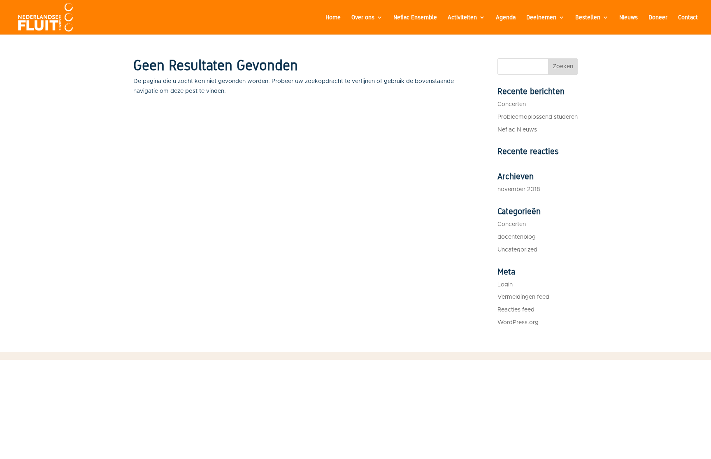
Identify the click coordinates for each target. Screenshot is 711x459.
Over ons (362, 17)
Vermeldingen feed (523, 297)
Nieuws (628, 17)
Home (333, 17)
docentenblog (516, 237)
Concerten (511, 104)
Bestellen (587, 17)
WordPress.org (518, 322)
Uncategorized (517, 250)
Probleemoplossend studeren (537, 117)
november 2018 (518, 189)
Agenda (506, 17)
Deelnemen (541, 17)
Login (505, 285)
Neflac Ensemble (415, 17)
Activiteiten (462, 17)
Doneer (657, 17)
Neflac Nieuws (517, 130)
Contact (688, 17)
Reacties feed (515, 310)
